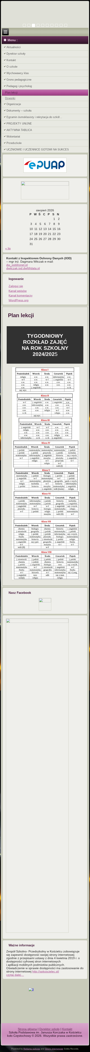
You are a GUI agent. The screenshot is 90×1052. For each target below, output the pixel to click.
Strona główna (27, 1029)
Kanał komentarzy (20, 295)
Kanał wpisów (18, 291)
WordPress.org (18, 300)
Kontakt (11, 60)
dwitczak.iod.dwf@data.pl (23, 268)
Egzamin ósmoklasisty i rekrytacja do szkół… (34, 117)
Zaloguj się (16, 286)
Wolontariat (13, 136)
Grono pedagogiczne (18, 79)
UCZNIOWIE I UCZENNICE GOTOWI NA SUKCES (37, 149)
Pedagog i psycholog (19, 86)
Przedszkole (14, 143)
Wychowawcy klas (17, 73)
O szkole (11, 66)
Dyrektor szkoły (16, 53)
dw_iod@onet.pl (17, 265)
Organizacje (13, 104)
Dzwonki (10, 98)
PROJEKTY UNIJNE (19, 123)
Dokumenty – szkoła (18, 110)
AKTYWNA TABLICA (19, 130)
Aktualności (13, 47)
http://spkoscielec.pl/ (45, 971)
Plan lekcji (11, 92)
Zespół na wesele (45, 1039)
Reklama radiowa (31, 1049)
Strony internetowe (54, 1049)
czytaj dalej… (15, 974)
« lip (8, 248)
